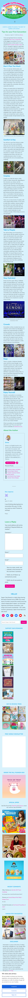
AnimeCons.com (18, 426)
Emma (21, 35)
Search (24, 622)
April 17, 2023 (8, 501)
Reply (6, 513)
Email (7, 560)
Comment (8, 532)
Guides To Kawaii (13, 27)
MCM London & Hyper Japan (15, 44)
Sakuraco (21, 805)
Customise (14, 991)
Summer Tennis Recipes (13, 478)
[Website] (17, 463)
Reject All (14, 995)
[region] (14, 984)
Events (5, 27)
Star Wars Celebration (15, 39)
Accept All (14, 986)
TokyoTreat (14, 805)
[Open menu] (15, 22)
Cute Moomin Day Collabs (13, 476)
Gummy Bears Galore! (12, 471)
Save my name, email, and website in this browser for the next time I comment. (14, 569)
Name (7, 552)
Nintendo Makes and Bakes (13, 469)
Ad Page (11, 970)
